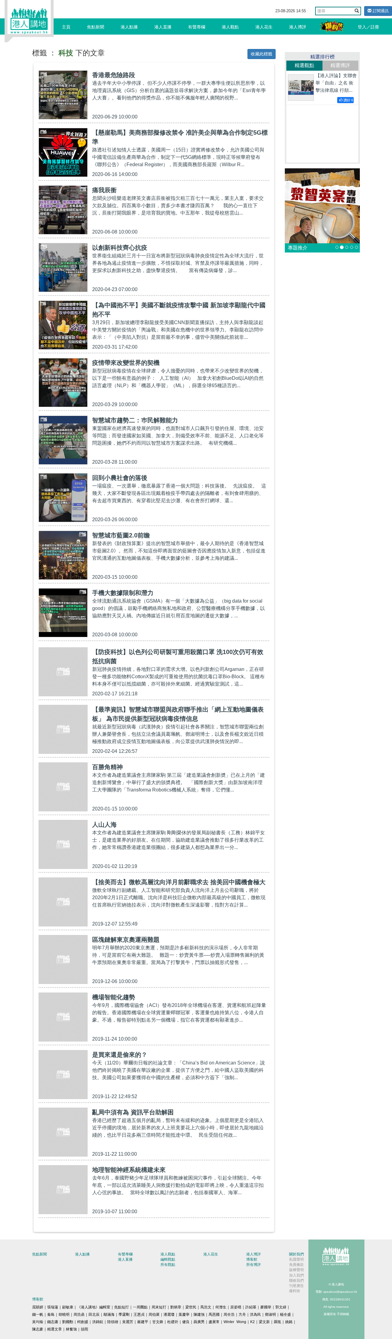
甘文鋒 (157, 1322)
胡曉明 (64, 1314)
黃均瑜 (37, 1322)
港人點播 (129, 26)
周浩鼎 (79, 1314)
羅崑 (277, 1322)
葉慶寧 (184, 1314)
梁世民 (190, 1307)
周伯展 (154, 1314)
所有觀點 (167, 1264)
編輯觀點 (167, 1259)
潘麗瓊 (169, 1314)
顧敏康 (67, 1307)
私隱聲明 (296, 1259)
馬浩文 (205, 1307)
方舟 (242, 1314)
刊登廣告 (296, 1286)
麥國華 (265, 1307)
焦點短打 (121, 1307)
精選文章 (54, 1329)
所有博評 (253, 1264)
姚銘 (288, 1322)
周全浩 (229, 1314)
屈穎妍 (37, 1307)
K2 (252, 1322)
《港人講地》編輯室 (93, 1307)
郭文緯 (280, 1307)
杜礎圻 (172, 1322)
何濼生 (220, 1307)
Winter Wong (235, 1322)
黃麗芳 (127, 1322)
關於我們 (296, 1254)
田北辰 (94, 1314)
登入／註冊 (368, 26)
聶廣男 (199, 1322)
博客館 (251, 1259)
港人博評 (297, 26)
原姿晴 (235, 1307)
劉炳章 (175, 1307)
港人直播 (163, 26)
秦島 (51, 1314)
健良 (186, 1322)
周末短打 (159, 1307)
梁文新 (264, 1322)
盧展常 (214, 1322)
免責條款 (296, 1264)
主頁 (66, 26)
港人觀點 (230, 26)
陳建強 (199, 1314)
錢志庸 (52, 1322)
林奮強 (71, 1329)
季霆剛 (124, 1314)
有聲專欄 (196, 26)
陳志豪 (37, 1329)
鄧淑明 (270, 1314)
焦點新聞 (95, 26)
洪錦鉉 (97, 1322)
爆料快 (294, 1291)
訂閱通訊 (380, 11)
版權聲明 (296, 1270)
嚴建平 (142, 1322)
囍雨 (84, 1329)
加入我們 (296, 1275)
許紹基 (250, 1307)
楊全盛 (285, 1314)
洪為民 (255, 1314)
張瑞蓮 (52, 1307)
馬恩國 (214, 1314)
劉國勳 (67, 1322)
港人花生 (264, 26)
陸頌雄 (112, 1322)
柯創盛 (82, 1322)
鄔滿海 (109, 1314)
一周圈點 (140, 1307)
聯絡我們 (296, 1280)
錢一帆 (37, 1314)
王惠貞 (139, 1314)
